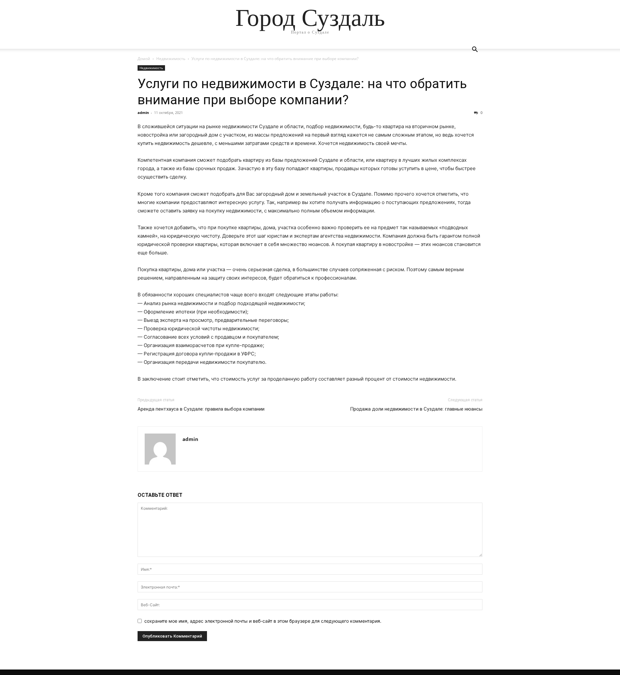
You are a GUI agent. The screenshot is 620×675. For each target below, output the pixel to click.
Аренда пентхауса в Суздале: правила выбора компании (201, 409)
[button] (474, 50)
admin (143, 112)
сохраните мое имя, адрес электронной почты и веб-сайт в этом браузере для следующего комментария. (262, 621)
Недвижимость (170, 58)
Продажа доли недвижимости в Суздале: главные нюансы (416, 409)
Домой (144, 58)
